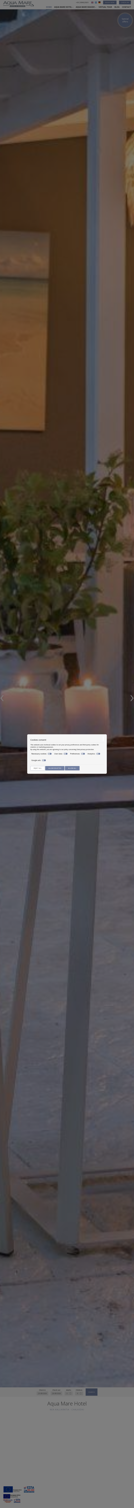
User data (58, 754)
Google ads (36, 760)
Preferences (75, 754)
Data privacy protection (85, 749)
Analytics (91, 754)
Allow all (72, 768)
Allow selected (54, 768)
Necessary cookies (38, 754)
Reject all (38, 768)
